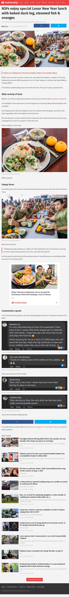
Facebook (55, 99)
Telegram (55, 427)
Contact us (22, 587)
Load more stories (34, 579)
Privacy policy (40, 587)
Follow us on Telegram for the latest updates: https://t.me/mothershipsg (30, 73)
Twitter (46, 427)
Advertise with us (12, 587)
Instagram (39, 427)
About (3, 587)
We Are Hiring (31, 587)
